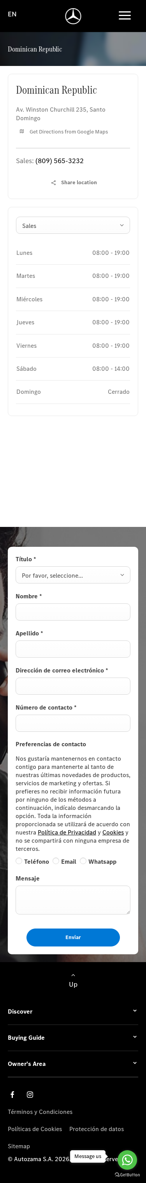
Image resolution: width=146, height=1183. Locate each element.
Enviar (73, 937)
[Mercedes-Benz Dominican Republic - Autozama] (73, 16)
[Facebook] (12, 1094)
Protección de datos (96, 1129)
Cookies (113, 832)
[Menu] (125, 16)
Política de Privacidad (67, 832)
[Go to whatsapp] (127, 1160)
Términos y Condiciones (40, 1112)
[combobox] (73, 225)
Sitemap (19, 1146)
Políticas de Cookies (35, 1129)
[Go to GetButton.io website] (127, 1175)
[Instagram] (30, 1094)
